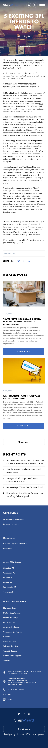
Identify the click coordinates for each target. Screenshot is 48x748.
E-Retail (6, 637)
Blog (10, 694)
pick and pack (21, 209)
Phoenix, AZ (8, 578)
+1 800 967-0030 (16, 689)
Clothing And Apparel (12, 656)
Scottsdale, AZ (9, 587)
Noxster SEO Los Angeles (30, 734)
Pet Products (9, 622)
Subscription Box (10, 646)
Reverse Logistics (11, 524)
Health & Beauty (10, 618)
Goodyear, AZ (9, 573)
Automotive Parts (11, 627)
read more (23, 351)
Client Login (24, 46)
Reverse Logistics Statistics (15, 544)
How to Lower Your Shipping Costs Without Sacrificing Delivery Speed (24, 495)
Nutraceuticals (9, 608)
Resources (7, 548)
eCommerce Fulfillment (13, 519)
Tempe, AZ (8, 592)
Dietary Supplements (12, 613)
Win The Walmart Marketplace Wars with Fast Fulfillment (23, 471)
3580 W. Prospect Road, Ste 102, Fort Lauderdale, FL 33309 (24, 672)
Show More (24, 442)
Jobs (10, 699)
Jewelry (6, 660)
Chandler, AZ (8, 568)
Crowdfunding (9, 641)
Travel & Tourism (10, 651)
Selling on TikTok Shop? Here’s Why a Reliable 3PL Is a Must (22, 480)
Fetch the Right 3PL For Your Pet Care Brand (24, 487)
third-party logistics (23, 60)
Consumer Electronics (13, 632)
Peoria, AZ (7, 582)
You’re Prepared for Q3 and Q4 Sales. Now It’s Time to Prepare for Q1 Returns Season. (22, 322)
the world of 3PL (17, 78)
